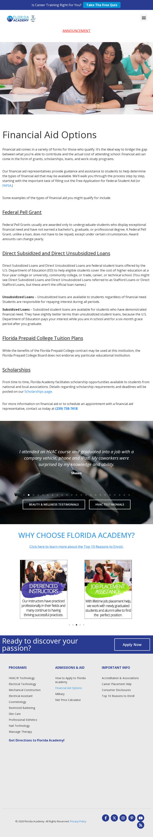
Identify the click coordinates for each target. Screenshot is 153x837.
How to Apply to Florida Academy (70, 680)
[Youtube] (140, 818)
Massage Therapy (20, 732)
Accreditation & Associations (120, 678)
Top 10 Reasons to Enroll (118, 696)
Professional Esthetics (23, 720)
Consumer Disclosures (116, 690)
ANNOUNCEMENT (76, 31)
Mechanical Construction (25, 690)
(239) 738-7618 (66, 408)
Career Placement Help (116, 684)
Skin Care (15, 714)
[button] (143, 17)
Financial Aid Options (68, 688)
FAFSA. (7, 185)
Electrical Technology (22, 684)
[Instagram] (123, 818)
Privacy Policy (78, 821)
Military (60, 694)
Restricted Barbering (22, 708)
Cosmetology (17, 702)
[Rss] (140, 825)
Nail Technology (19, 726)
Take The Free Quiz (101, 5)
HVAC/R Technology (22, 678)
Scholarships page (38, 391)
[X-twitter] (114, 818)
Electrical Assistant (21, 696)
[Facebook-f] (105, 818)
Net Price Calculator (68, 700)
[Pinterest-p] (131, 818)
